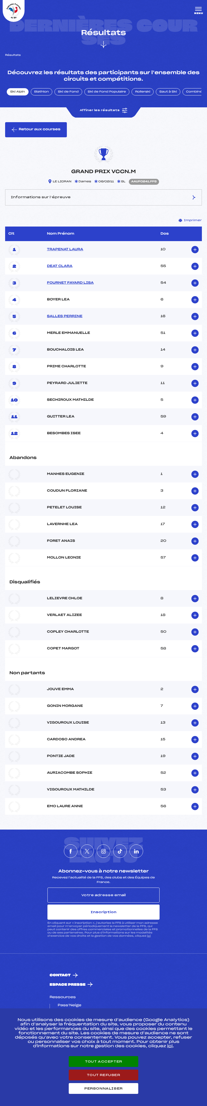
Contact (60, 975)
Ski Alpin (17, 92)
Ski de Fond (68, 92)
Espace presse (67, 985)
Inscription (103, 912)
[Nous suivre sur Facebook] (70, 851)
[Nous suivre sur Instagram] (103, 851)
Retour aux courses (39, 129)
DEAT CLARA (60, 266)
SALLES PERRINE (64, 316)
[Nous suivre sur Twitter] (87, 851)
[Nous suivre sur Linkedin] (136, 851)
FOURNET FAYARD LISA (70, 283)
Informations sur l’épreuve (41, 197)
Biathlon (41, 92)
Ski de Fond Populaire (107, 92)
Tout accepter (103, 1061)
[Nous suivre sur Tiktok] (120, 851)
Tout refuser (103, 1075)
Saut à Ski (168, 92)
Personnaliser (103, 1088)
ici (149, 936)
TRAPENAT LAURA (65, 249)
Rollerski (142, 92)
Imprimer (193, 220)
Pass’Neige (69, 1005)
